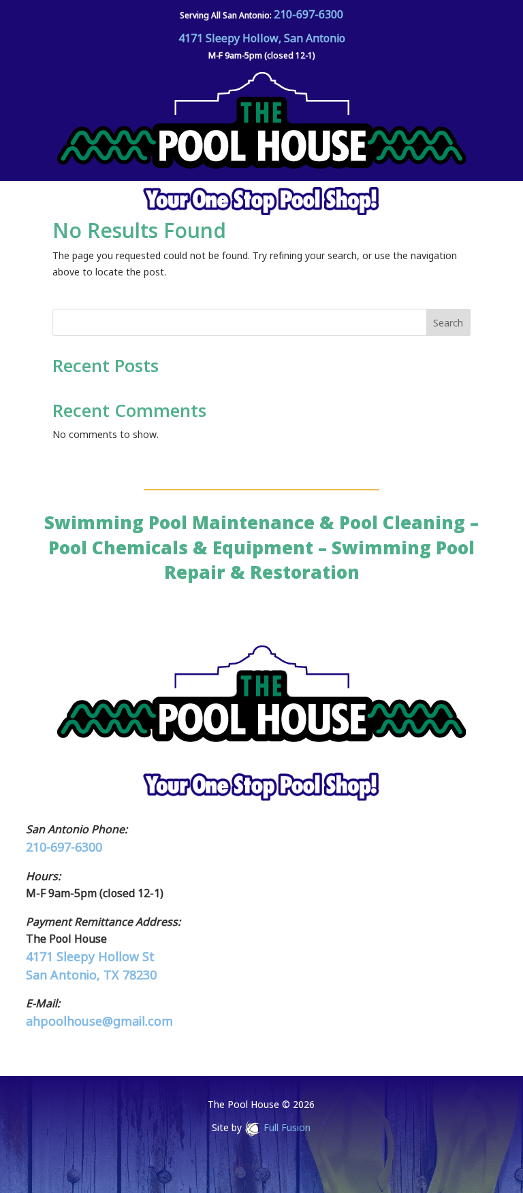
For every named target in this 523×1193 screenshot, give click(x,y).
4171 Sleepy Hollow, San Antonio (261, 38)
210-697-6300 (308, 14)
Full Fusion (287, 1127)
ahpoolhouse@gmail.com (99, 1021)
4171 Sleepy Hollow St (90, 956)
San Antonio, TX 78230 (91, 975)
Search (448, 322)
